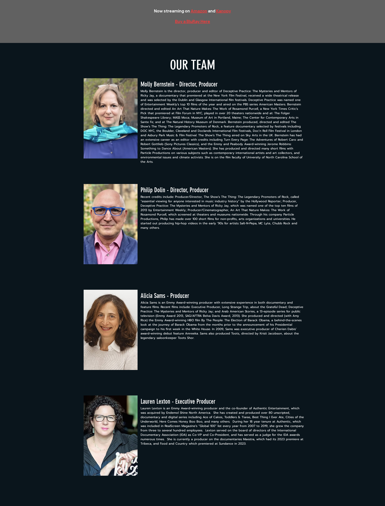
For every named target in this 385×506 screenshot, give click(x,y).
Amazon (199, 10)
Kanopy (223, 10)
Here (205, 21)
